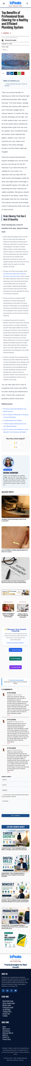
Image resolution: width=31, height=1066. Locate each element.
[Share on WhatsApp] (29, 536)
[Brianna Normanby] (3, 40)
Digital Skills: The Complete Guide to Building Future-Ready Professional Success (13, 874)
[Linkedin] (11, 73)
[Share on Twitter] (29, 533)
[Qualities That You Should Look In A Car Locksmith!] (15, 507)
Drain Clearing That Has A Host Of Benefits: (16, 84)
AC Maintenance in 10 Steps (12, 420)
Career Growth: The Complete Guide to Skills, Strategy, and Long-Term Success (14, 848)
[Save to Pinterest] (29, 540)
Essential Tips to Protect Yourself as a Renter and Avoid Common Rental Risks (14, 581)
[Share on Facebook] (29, 526)
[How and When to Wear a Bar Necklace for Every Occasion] (15, 537)
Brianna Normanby (10, 40)
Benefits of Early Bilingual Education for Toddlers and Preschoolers (8, 615)
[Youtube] (15, 990)
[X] (15, 73)
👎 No (15, 447)
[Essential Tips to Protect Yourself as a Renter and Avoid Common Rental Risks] (15, 568)
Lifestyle (6, 33)
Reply (8, 715)
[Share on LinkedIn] (29, 529)
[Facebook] (8, 73)
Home (3, 36)
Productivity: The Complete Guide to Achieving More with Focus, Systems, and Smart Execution (15, 926)
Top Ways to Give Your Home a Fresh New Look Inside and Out (22, 615)
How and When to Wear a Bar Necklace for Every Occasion (15, 550)
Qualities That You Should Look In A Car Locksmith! (14, 520)
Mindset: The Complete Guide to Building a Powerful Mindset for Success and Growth (15, 900)
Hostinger (21, 1060)
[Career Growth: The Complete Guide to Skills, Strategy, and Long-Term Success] (15, 838)
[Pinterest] (22, 73)
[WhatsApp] (19, 73)
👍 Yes (15, 443)
